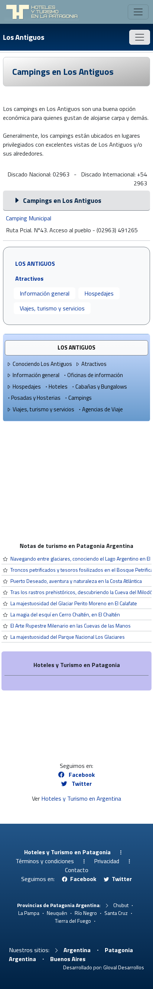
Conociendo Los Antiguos (42, 364)
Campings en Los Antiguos (63, 71)
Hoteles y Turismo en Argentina (81, 798)
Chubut (120, 905)
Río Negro (86, 913)
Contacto (76, 869)
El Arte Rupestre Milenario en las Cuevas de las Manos (70, 625)
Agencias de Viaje (102, 409)
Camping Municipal (28, 218)
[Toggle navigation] (138, 11)
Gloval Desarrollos (123, 967)
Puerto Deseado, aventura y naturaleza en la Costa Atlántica (76, 581)
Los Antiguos (23, 37)
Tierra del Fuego (73, 921)
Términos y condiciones (45, 860)
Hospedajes (99, 293)
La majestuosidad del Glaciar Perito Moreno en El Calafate (73, 603)
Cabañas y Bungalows (101, 386)
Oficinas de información (95, 375)
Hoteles (58, 386)
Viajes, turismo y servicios (52, 308)
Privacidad (106, 860)
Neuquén (57, 913)
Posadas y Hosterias (36, 397)
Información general (44, 293)
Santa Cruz (116, 913)
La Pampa (28, 913)
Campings (80, 397)
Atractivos (94, 364)
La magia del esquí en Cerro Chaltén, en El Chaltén (65, 614)
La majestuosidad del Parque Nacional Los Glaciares (67, 637)
